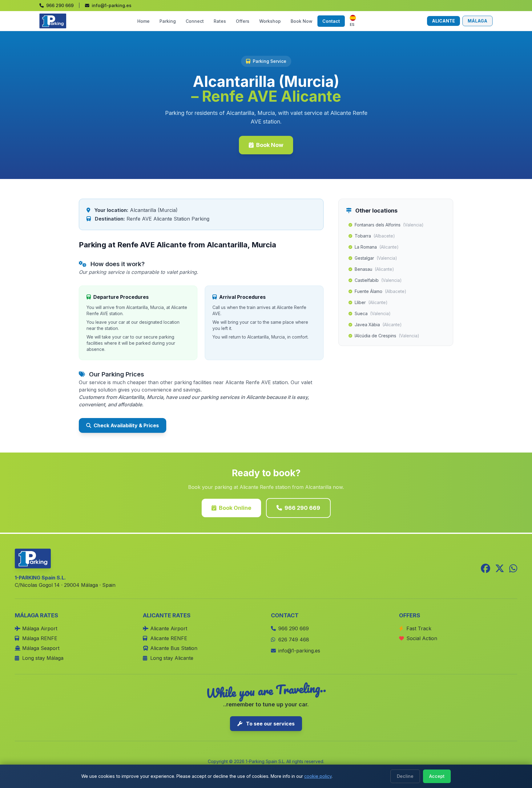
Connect (195, 21)
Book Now (301, 21)
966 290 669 (302, 508)
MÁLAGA (477, 20)
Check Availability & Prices (126, 425)
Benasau (374, 269)
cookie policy (318, 776)
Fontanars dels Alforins (389, 224)
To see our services (270, 724)
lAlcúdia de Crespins (387, 335)
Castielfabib (378, 280)
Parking (167, 21)
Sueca (373, 313)
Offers (242, 21)
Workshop (270, 21)
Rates (220, 21)
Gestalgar (376, 258)
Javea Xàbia (378, 324)
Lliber (371, 302)
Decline (405, 776)
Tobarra (375, 235)
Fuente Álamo (380, 291)
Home (143, 21)
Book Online (235, 508)
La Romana (377, 247)
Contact (331, 21)
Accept (437, 776)
